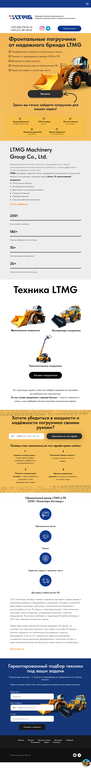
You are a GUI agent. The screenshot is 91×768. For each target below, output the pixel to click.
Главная (21, 740)
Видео (46, 742)
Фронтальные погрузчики (25, 330)
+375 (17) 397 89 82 (21, 30)
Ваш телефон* (16, 703)
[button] (69, 28)
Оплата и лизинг (44, 740)
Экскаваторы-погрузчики (66, 330)
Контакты (56, 742)
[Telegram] (79, 755)
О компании (35, 742)
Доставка (58, 740)
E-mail (13, 714)
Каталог (31, 740)
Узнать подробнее (19, 204)
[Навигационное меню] (87, 4)
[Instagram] (75, 755)
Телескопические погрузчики (45, 365)
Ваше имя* (15, 692)
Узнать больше (17, 649)
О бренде (69, 740)
